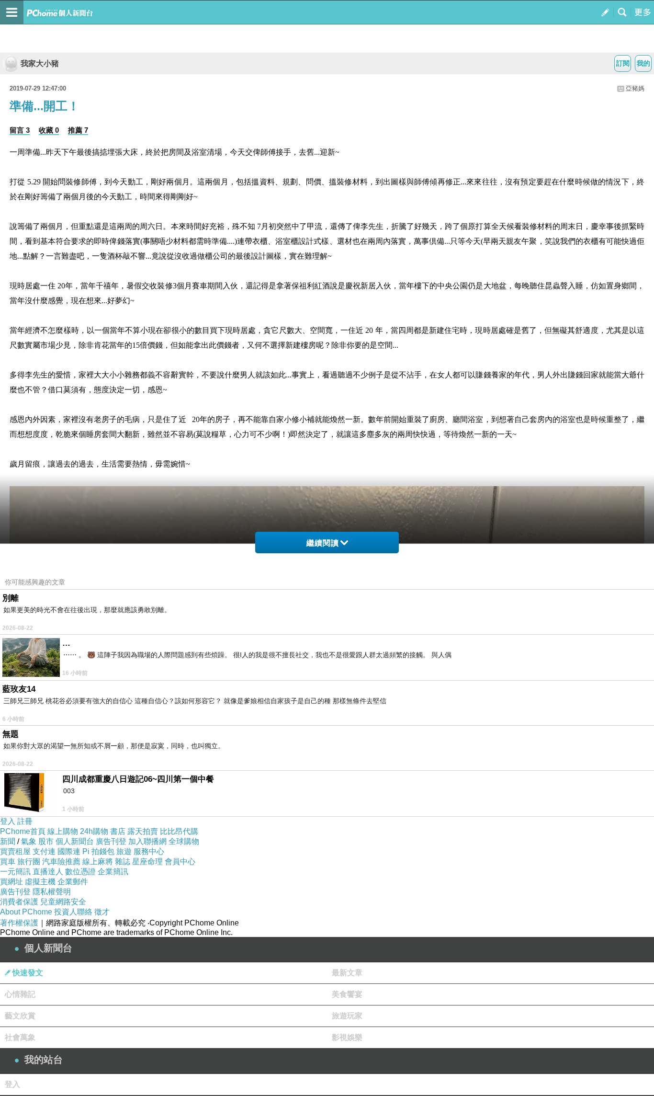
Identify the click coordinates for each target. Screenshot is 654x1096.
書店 (117, 831)
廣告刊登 (111, 841)
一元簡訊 (15, 872)
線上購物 (62, 831)
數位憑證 (80, 872)
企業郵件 (72, 882)
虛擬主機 (40, 882)
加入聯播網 (147, 841)
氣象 (28, 841)
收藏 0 (49, 130)
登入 (7, 821)
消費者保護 (19, 902)
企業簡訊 (113, 872)
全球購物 (184, 841)
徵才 (102, 912)
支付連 (44, 851)
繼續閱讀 (322, 543)
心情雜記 (20, 994)
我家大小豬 (40, 63)
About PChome (26, 912)
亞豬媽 (635, 88)
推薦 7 (78, 130)
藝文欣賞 (20, 1016)
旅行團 (28, 861)
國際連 (68, 851)
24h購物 (94, 831)
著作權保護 (19, 923)
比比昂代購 (179, 831)
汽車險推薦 (61, 861)
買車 (7, 861)
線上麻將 (97, 861)
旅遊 (124, 851)
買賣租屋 (15, 851)
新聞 (7, 841)
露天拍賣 (142, 831)
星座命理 (147, 861)
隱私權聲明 (52, 892)
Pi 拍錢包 (98, 851)
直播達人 (48, 872)
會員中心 (180, 861)
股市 (46, 841)
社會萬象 (20, 1037)
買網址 (11, 882)
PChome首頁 (22, 831)
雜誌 (122, 861)
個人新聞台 (75, 841)
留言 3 (20, 130)
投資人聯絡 (73, 912)
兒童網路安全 (63, 902)
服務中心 (149, 851)
